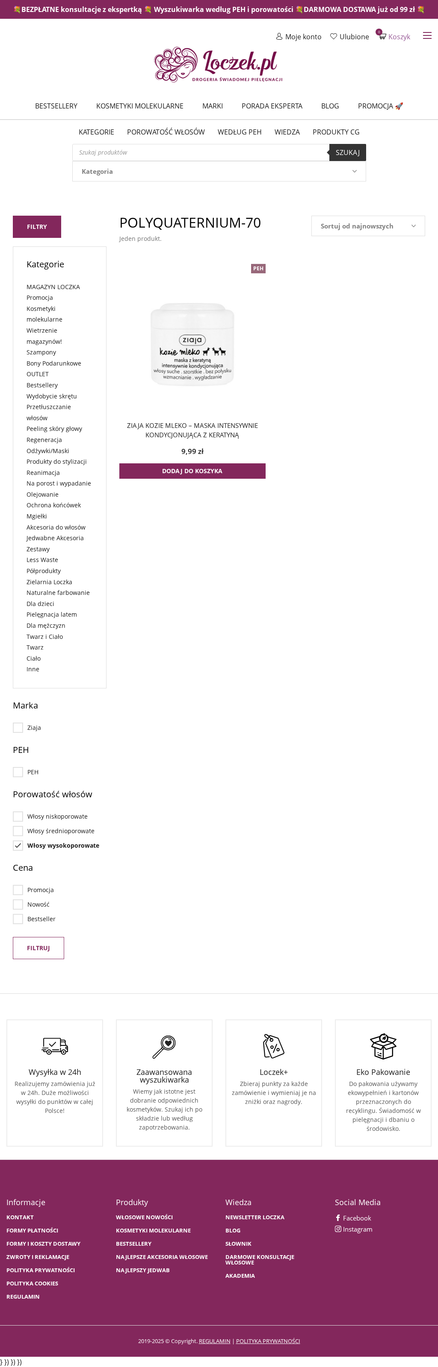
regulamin (215, 1341)
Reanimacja (43, 472)
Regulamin (23, 1297)
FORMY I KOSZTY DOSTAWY (43, 1244)
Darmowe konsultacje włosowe (259, 1259)
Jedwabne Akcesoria (55, 538)
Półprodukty (44, 571)
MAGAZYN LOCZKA (53, 287)
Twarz (35, 647)
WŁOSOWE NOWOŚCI (144, 1217)
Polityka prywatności (40, 1270)
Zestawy (38, 549)
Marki (212, 105)
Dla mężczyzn (46, 625)
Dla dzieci (40, 604)
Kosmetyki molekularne (139, 105)
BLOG (232, 1230)
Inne (33, 669)
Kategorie (96, 132)
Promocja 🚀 (380, 105)
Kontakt (20, 1217)
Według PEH (240, 132)
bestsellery (133, 1244)
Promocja (40, 297)
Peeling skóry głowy (54, 428)
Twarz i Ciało (45, 636)
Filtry (37, 226)
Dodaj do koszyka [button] (192, 471)
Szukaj (348, 152)
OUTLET (38, 374)
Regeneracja (44, 440)
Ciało (34, 658)
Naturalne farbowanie (58, 592)
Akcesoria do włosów (56, 527)
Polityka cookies (32, 1283)
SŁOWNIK (238, 1244)
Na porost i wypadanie (59, 483)
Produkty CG (336, 132)
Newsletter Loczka (254, 1217)
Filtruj (38, 948)
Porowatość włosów (166, 132)
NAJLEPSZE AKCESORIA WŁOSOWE (162, 1257)
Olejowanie (43, 494)
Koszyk (394, 36)
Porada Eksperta (272, 105)
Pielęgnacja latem (52, 614)
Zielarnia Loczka (49, 582)
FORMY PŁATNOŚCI (32, 1230)
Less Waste (42, 560)
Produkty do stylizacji (57, 461)
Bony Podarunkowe (54, 363)
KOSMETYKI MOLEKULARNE (153, 1230)
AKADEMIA (240, 1276)
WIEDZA (287, 132)
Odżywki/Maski (48, 451)
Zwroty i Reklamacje (37, 1257)
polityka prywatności (268, 1341)
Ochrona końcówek (54, 505)
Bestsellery (56, 105)
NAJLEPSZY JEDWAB (143, 1270)
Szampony (41, 352)
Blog (330, 105)
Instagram (357, 1229)
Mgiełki (37, 516)
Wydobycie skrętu (52, 396)
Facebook (356, 1218)
